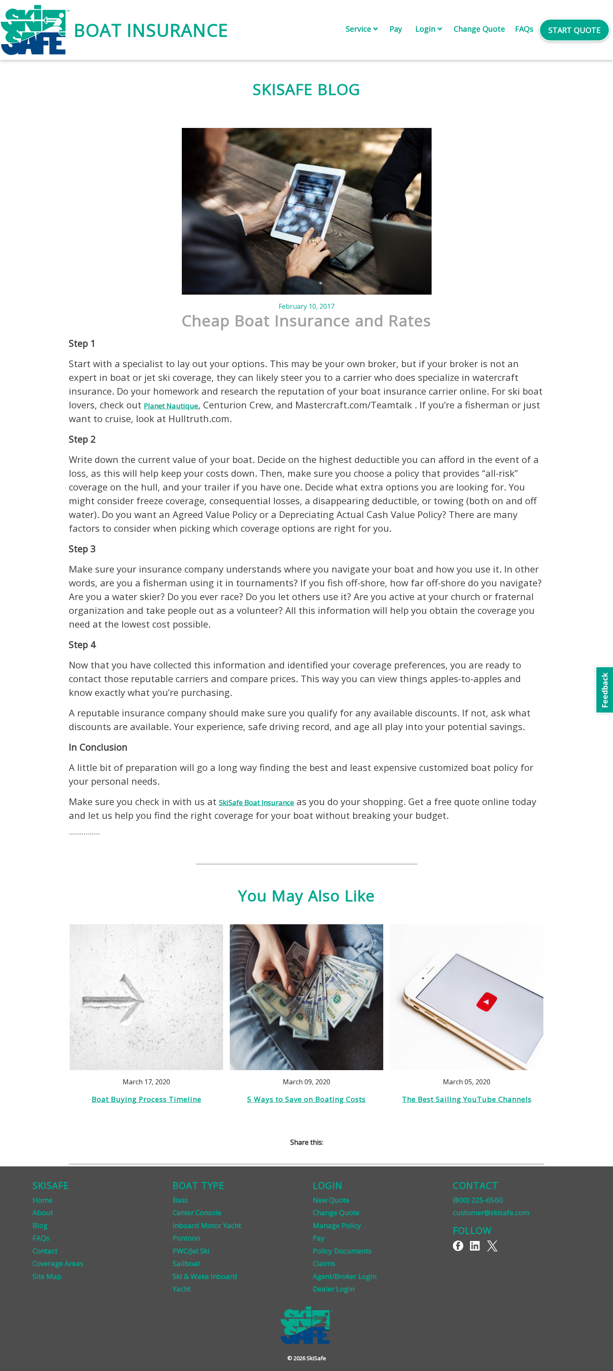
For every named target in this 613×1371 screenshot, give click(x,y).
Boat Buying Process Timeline (146, 1099)
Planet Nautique (171, 405)
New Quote (331, 1200)
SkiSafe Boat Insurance (256, 802)
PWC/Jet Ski (191, 1251)
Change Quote (479, 29)
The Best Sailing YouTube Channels (467, 1099)
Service (359, 29)
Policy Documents (342, 1251)
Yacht (182, 1288)
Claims (324, 1263)
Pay (395, 29)
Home (43, 1200)
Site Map (47, 1276)
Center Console (197, 1212)
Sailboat (186, 1263)
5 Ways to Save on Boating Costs (306, 1099)
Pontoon (186, 1238)
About (43, 1212)
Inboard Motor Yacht (207, 1225)
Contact (45, 1251)
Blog (40, 1225)
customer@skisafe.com (491, 1212)
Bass (180, 1200)
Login (426, 29)
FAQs (524, 29)
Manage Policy (337, 1225)
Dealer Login (333, 1288)
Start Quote (574, 30)
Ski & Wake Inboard (205, 1276)
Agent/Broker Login (345, 1276)
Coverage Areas (58, 1263)
